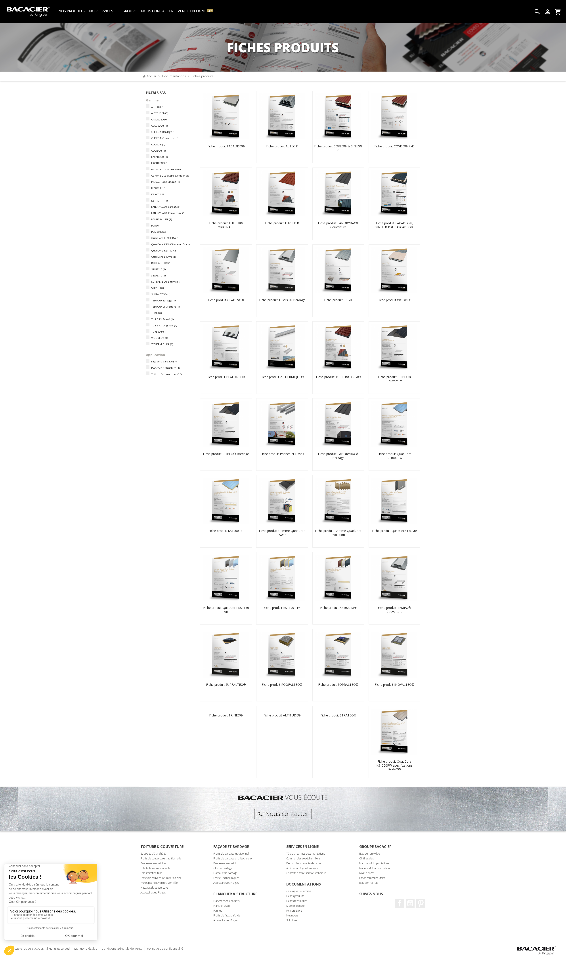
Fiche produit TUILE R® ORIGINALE (226, 225)
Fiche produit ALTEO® (282, 146)
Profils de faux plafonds (226, 915)
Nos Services (366, 873)
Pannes (217, 910)
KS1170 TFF (159, 200)
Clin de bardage (222, 868)
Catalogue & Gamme (298, 891)
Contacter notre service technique (306, 873)
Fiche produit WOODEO (394, 300)
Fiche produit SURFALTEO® (226, 684)
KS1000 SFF (159, 194)
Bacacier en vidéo (369, 853)
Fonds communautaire (372, 878)
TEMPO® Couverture (165, 306)
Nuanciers (292, 915)
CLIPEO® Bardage (163, 131)
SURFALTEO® (160, 294)
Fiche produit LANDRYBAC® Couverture (338, 225)
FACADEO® (159, 156)
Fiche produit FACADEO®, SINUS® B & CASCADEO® (394, 225)
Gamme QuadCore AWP (167, 169)
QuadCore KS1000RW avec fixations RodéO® (172, 244)
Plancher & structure (165, 367)
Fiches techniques (296, 901)
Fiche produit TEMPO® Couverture (394, 610)
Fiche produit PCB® (338, 300)
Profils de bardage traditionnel (231, 853)
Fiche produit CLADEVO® (226, 300)
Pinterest (420, 903)
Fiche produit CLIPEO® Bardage (226, 454)
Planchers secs (221, 906)
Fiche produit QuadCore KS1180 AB (226, 610)
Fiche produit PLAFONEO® (226, 377)
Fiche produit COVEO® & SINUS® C (338, 148)
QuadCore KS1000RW (165, 238)
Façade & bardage (164, 361)
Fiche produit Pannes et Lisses (282, 454)
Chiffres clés (366, 858)
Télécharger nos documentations (305, 853)
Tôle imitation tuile (151, 873)
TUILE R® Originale (164, 325)
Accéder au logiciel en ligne (302, 868)
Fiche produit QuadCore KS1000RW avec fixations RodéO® (394, 765)
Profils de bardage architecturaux (232, 858)
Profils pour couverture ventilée (159, 883)
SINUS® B (158, 269)
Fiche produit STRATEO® (338, 715)
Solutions (291, 920)
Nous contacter (283, 813)
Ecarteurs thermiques (226, 878)
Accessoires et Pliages (153, 892)
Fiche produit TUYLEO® (282, 223)
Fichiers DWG (294, 910)
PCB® (156, 225)
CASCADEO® (160, 119)
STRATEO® (159, 287)
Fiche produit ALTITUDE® (282, 715)
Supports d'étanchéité (153, 853)
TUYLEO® (158, 331)
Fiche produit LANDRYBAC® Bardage (338, 456)
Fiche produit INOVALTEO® (394, 684)
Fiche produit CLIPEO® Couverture (394, 379)
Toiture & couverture (166, 374)
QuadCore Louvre (163, 256)
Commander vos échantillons (303, 858)
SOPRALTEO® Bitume (165, 281)
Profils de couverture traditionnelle (161, 858)
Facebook (399, 903)
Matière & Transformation (374, 868)
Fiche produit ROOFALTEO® (282, 684)
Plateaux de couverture (154, 887)
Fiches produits (295, 896)
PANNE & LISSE (161, 219)
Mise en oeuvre (295, 906)
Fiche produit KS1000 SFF (338, 608)
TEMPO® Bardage (163, 300)
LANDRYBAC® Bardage (166, 206)
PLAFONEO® (160, 231)
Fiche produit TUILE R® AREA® (338, 377)
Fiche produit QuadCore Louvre (394, 531)
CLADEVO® (159, 125)
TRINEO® (158, 312)
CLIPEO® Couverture (165, 138)
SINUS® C (158, 275)
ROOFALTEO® (161, 263)
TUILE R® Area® (162, 319)
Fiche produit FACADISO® (226, 146)
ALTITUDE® (159, 113)
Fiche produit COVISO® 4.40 (394, 146)
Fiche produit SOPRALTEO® (338, 684)
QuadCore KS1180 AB (165, 250)
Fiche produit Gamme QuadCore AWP (282, 533)
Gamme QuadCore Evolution (170, 175)
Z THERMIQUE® (162, 344)
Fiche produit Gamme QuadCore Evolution (338, 533)
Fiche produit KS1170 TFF (282, 608)
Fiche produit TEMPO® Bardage (282, 300)
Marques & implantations (374, 863)
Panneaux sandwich (225, 863)
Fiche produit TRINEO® (226, 715)
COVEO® (158, 144)
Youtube (410, 903)
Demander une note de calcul (303, 863)
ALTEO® (157, 107)
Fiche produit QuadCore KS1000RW (394, 456)
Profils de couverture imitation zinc (160, 878)
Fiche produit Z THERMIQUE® (282, 377)
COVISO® (158, 150)
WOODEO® (159, 337)
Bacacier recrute (369, 883)
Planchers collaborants (226, 901)
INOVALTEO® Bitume (165, 181)
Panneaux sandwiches (153, 863)
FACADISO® (159, 163)
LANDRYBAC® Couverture (168, 213)
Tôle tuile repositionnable (155, 868)
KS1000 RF (158, 188)
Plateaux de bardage (225, 873)
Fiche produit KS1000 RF (225, 531)
